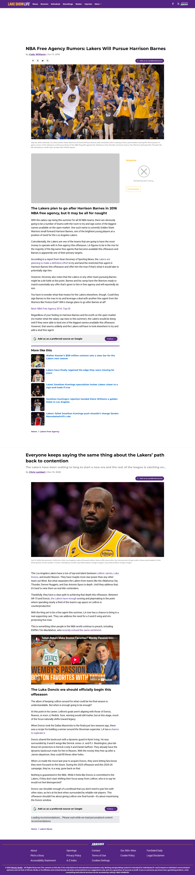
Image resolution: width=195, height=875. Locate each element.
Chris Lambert (37, 472)
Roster (79, 4)
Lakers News (46, 829)
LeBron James (104, 573)
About (34, 850)
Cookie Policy (127, 855)
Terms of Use (99, 855)
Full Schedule (133, 189)
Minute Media (17, 868)
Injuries (88, 4)
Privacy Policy (73, 855)
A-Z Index (71, 860)
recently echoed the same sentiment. (82, 630)
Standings (68, 4)
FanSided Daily (155, 850)
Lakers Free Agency (49, 431)
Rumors (44, 4)
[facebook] (173, 4)
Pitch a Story (37, 855)
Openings (71, 850)
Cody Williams (37, 54)
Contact (96, 850)
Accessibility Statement (43, 860)
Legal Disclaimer (155, 855)
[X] (178, 4)
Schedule (55, 4)
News (35, 4)
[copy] (47, 61)
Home (34, 431)
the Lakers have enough (64, 598)
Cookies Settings (101, 860)
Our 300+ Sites (128, 850)
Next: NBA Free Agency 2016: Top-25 (50, 308)
